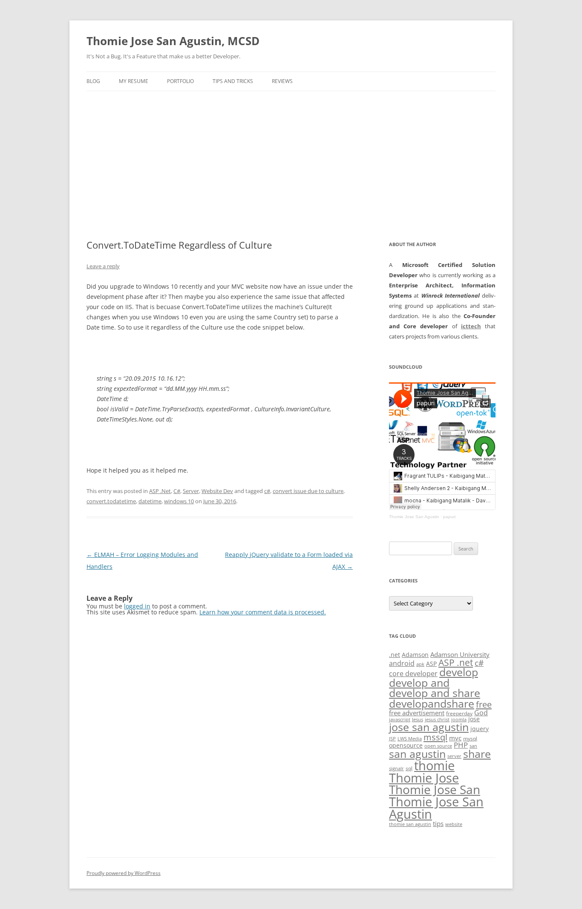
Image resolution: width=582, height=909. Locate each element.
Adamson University (460, 654)
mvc (455, 738)
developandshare (431, 704)
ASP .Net (160, 491)
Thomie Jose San (434, 789)
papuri (449, 516)
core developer (413, 673)
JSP (392, 739)
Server (191, 491)
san (473, 746)
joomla (459, 720)
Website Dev (217, 491)
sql (409, 768)
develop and (419, 683)
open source (438, 746)
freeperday (459, 713)
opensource (406, 745)
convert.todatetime (111, 501)
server (454, 756)
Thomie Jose (424, 777)
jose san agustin (429, 727)
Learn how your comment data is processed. (262, 612)
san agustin (417, 753)
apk (420, 664)
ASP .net (455, 662)
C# (176, 491)
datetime (149, 501)
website (453, 824)
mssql (435, 737)
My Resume (133, 81)
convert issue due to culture (308, 491)
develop (458, 672)
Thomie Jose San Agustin (414, 516)
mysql (470, 738)
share (477, 754)
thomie (434, 765)
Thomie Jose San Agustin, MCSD (172, 41)
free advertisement (416, 712)
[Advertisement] (291, 165)
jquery (479, 729)
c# (267, 491)
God (481, 712)
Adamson (415, 655)
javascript (399, 720)
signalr (396, 768)
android (402, 663)
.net (394, 655)
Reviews (282, 81)
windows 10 (179, 501)
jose (474, 719)
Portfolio (180, 81)
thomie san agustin (410, 824)
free (484, 704)
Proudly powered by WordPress (123, 873)
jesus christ (437, 720)
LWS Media (410, 739)
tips (438, 823)
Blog (93, 81)
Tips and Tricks (233, 81)
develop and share (434, 693)
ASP (431, 664)
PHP (461, 745)
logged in (137, 606)
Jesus (417, 720)
